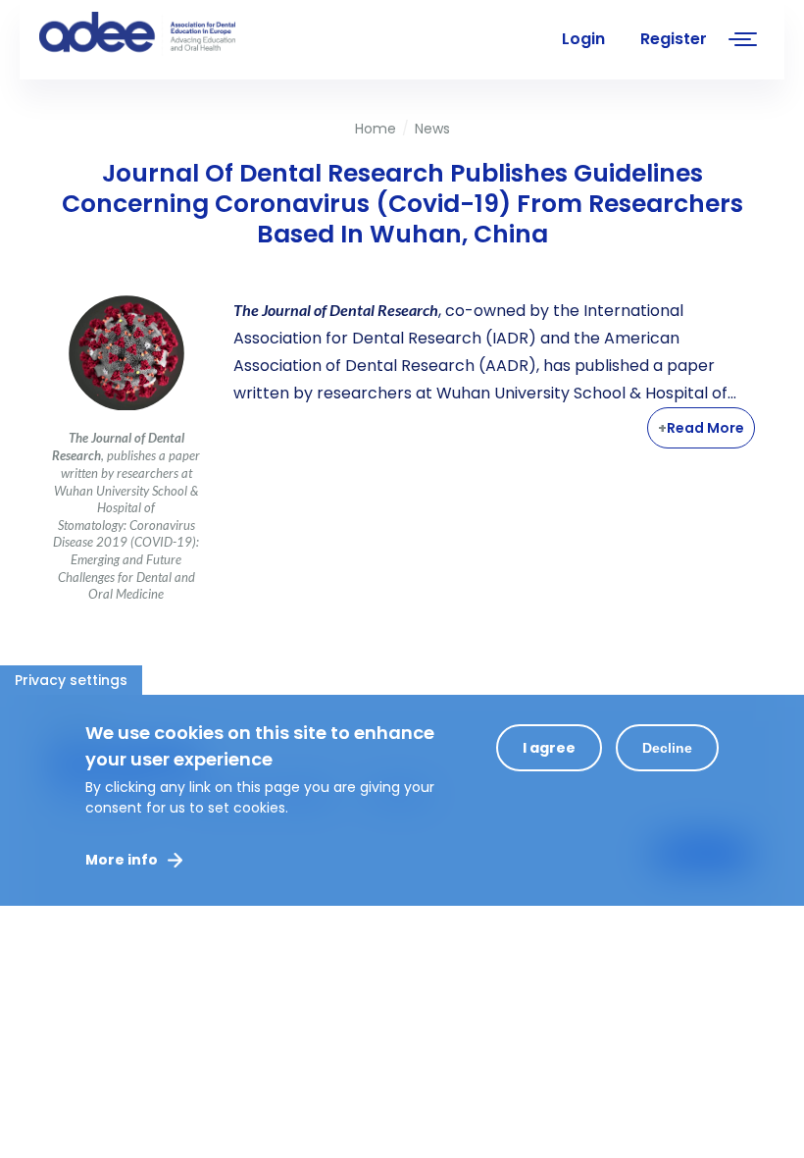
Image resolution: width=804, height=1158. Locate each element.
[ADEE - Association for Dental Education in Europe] (186, 34)
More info (121, 859)
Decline (667, 748)
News (432, 128)
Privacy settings (71, 680)
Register (673, 38)
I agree (549, 748)
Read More (705, 428)
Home (375, 128)
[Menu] (743, 42)
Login (583, 38)
